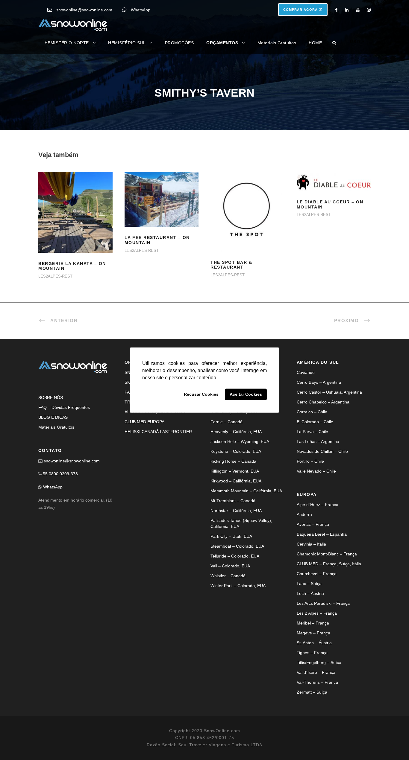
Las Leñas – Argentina (318, 441)
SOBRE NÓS (50, 397)
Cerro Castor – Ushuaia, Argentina (329, 392)
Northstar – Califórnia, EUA (236, 510)
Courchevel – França (317, 573)
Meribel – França (313, 623)
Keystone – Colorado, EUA (235, 451)
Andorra (304, 514)
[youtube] (358, 9)
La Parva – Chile (312, 431)
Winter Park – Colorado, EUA (238, 585)
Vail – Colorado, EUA (230, 565)
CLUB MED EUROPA (144, 421)
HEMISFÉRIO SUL (127, 42)
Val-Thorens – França (317, 682)
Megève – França (313, 632)
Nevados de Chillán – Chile (322, 451)
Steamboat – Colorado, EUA (237, 546)
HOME (315, 42)
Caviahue (306, 372)
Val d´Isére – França (316, 672)
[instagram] (369, 9)
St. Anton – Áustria (314, 642)
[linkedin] (347, 9)
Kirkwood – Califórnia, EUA (235, 481)
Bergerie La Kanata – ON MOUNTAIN (75, 219)
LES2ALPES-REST (55, 276)
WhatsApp (140, 9)
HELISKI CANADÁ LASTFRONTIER (158, 431)
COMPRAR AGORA (301, 9)
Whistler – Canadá (228, 575)
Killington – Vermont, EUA (234, 471)
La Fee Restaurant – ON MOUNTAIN (161, 206)
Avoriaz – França (313, 524)
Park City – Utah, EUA (231, 536)
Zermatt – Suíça (312, 692)
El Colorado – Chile (315, 421)
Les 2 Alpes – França (317, 613)
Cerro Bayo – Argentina (319, 382)
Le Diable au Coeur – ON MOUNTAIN (333, 189)
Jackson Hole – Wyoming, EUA (239, 441)
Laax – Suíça (309, 583)
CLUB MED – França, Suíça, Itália (329, 563)
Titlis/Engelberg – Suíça (319, 662)
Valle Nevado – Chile (316, 471)
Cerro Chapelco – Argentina (323, 402)
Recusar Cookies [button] (201, 394)
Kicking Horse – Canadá (233, 461)
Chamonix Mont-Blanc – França (327, 554)
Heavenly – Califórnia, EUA (236, 431)
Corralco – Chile (312, 411)
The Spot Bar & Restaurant (231, 265)
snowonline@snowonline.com (84, 9)
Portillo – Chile (310, 461)
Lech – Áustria (310, 593)
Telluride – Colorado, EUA (234, 556)
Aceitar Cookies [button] (246, 394)
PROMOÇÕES (179, 42)
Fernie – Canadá (226, 421)
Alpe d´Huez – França (317, 504)
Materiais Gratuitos (276, 42)
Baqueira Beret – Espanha (322, 534)
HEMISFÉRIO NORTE (67, 42)
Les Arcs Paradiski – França (323, 603)
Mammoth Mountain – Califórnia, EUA (246, 490)
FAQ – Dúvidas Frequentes (64, 407)
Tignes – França (312, 652)
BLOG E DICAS (53, 417)
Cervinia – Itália (311, 544)
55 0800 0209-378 (60, 473)
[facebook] (336, 9)
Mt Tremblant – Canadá (232, 500)
